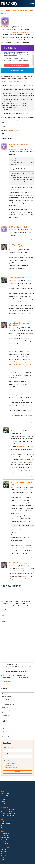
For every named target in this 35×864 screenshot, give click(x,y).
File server (3, 857)
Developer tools (6, 715)
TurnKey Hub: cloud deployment (8, 811)
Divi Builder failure (14, 130)
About (3, 791)
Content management (8, 702)
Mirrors (2, 797)
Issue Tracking (4, 839)
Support (3, 136)
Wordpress (3, 855)
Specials (4, 694)
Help (4, 720)
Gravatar (13, 603)
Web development (7, 696)
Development (5, 734)
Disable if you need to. (17, 278)
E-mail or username (8, 747)
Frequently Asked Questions (7, 823)
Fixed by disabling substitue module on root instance (19, 246)
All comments (8, 677)
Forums (4, 726)
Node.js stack (4, 851)
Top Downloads (6, 847)
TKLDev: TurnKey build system (8, 815)
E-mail (2, 596)
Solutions (4, 807)
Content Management (6, 833)
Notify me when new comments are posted (13, 675)
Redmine (3, 859)
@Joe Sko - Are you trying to (19, 563)
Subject (3, 615)
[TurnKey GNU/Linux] (9, 5)
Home (2, 10)
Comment (4, 621)
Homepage (4, 609)
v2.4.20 (28, 462)
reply (31, 221)
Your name (3, 589)
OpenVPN (3, 849)
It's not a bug (15, 428)
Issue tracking (6, 710)
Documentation (6, 736)
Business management (8, 704)
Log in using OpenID (10, 763)
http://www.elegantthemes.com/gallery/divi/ (19, 32)
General (5, 731)
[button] (31, 3)
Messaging (5, 707)
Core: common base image (7, 809)
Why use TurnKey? (5, 793)
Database (4, 713)
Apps (4, 688)
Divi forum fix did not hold (18, 227)
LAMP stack (3, 853)
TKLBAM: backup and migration (8, 813)
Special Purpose (5, 843)
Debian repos (20, 446)
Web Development (5, 837)
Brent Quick (12, 250)
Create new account (10, 765)
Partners (3, 801)
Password (5, 754)
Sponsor (3, 803)
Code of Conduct (5, 795)
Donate (2, 827)
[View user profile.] (5, 21)
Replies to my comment (21, 677)
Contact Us (3, 799)
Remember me (7, 760)
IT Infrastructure (6, 699)
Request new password (11, 767)
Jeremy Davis (13, 280)
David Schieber (5, 27)
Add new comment (7, 138)
